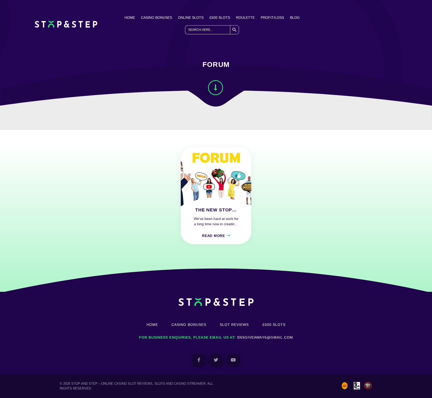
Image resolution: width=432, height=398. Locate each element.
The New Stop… (216, 209)
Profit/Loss (272, 18)
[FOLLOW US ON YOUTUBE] (233, 360)
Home (129, 18)
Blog (295, 18)
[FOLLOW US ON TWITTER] (216, 360)
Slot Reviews (234, 325)
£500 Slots (220, 18)
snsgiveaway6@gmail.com (265, 337)
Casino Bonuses (156, 18)
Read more (213, 236)
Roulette (245, 18)
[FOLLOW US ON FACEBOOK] (199, 360)
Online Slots (191, 18)
